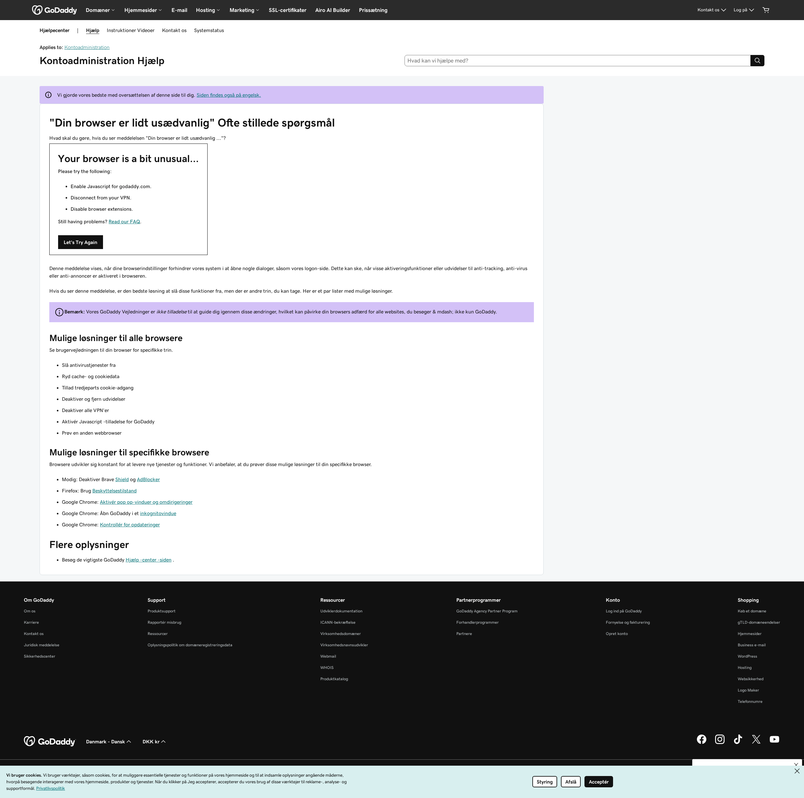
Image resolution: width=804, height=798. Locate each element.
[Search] (757, 60)
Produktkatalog (334, 679)
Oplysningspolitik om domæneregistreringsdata (190, 645)
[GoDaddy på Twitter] (756, 743)
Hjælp (92, 30)
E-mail (179, 10)
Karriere (31, 622)
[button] (796, 765)
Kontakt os (174, 30)
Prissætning (373, 10)
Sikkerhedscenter (39, 656)
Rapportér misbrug (164, 622)
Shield (122, 479)
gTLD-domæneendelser (759, 622)
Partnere (464, 634)
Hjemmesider (750, 634)
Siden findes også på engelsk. (229, 94)
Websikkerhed (750, 679)
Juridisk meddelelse (41, 645)
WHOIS (327, 667)
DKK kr (151, 741)
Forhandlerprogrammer (477, 622)
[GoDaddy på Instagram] (719, 743)
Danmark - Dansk (105, 741)
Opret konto (617, 634)
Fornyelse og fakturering (628, 622)
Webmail (328, 656)
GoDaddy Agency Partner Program (487, 611)
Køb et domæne (752, 611)
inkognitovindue (158, 513)
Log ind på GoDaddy (624, 611)
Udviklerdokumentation (341, 611)
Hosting (745, 667)
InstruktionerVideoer (131, 30)
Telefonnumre (750, 701)
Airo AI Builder (332, 10)
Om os (29, 611)
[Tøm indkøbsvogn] (766, 10)
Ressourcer (158, 634)
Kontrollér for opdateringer (130, 524)
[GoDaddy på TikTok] (738, 743)
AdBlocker (148, 479)
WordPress (747, 656)
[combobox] (577, 60)
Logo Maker (748, 690)
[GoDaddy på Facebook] (701, 743)
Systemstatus (209, 30)
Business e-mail (752, 645)
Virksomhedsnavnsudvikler (344, 645)
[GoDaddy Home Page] (50, 741)
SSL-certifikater (288, 10)
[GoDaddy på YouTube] (774, 743)
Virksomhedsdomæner (340, 634)
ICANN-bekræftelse (338, 622)
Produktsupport (162, 611)
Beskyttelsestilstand (114, 490)
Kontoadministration (87, 47)
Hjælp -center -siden (148, 559)
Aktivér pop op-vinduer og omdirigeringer (146, 501)
